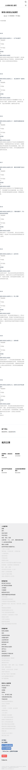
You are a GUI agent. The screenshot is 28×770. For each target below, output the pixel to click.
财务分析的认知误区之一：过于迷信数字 (10, 38)
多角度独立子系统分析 (7, 653)
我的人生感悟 (5, 544)
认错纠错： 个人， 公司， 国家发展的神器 (12, 540)
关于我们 (4, 740)
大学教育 (4, 587)
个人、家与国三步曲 (7, 694)
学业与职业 (4, 535)
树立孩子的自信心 (6, 583)
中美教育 (4, 590)
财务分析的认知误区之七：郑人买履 (9, 296)
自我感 (3, 690)
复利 (3, 633)
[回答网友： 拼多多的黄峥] (7, 448)
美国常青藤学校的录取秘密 (8, 594)
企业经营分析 (5, 639)
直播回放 (4, 756)
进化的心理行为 (6, 685)
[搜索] (25, 2)
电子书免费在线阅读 (7, 745)
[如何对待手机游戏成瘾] (7, 464)
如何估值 (4, 644)
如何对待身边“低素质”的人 (8, 546)
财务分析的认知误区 (5, 55)
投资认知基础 (5, 630)
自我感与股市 (5, 637)
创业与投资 (4, 533)
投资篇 (1, 51)
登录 (14, 431)
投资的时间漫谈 (6, 635)
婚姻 (3, 528)
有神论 (3, 692)
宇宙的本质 (4, 699)
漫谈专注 (4, 651)
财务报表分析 (5, 642)
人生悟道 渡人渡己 (11, 5)
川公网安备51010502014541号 (13, 767)
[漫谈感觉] (20, 448)
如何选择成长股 (6, 655)
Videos (18, 15)
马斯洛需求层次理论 (7, 697)
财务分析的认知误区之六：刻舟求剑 (9, 254)
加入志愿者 (4, 742)
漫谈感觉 (17, 453)
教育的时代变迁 (6, 592)
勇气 (3, 530)
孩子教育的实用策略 (7, 585)
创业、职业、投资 (6, 537)
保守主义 (4, 649)
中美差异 (4, 687)
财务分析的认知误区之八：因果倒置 (9, 340)
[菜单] (25, 5)
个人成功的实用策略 (7, 542)
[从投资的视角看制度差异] (20, 464)
